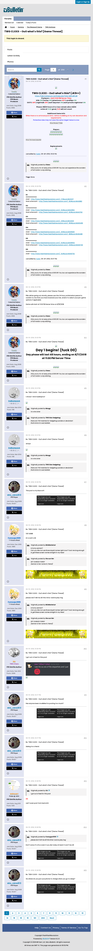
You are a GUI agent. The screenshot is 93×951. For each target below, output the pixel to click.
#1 (86, 79)
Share (15, 112)
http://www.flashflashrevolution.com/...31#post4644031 (52, 221)
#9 (85, 589)
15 (14, 918)
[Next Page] (74, 70)
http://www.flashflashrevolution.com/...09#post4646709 (61, 245)
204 (43, 918)
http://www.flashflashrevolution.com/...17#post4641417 (52, 199)
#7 (85, 482)
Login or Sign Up (83, 2)
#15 (85, 870)
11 (69, 913)
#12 (85, 738)
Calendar (19, 23)
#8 (85, 525)
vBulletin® (46, 939)
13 (82, 913)
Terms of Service (68, 928)
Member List (9, 23)
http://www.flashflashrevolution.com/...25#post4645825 (53, 232)
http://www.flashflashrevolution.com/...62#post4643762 (60, 212)
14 (7, 918)
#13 (85, 781)
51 (28, 918)
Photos (10, 62)
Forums (8, 18)
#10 (85, 649)
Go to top (83, 928)
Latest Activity (13, 55)
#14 (85, 827)
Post (15, 117)
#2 (85, 186)
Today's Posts (31, 23)
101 (35, 918)
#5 (85, 388)
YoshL (38, 154)
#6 (85, 435)
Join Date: (10, 106)
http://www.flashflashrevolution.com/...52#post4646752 (53, 254)
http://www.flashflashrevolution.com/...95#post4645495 (61, 223)
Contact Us (46, 928)
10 (62, 913)
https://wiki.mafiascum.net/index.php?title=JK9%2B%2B (56, 96)
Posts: (8, 108)
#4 (85, 338)
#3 (85, 287)
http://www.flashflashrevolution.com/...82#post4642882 (60, 201)
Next (52, 918)
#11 (85, 695)
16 (21, 918)
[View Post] (49, 790)
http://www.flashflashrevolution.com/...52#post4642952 (53, 210)
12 (76, 913)
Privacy (56, 928)
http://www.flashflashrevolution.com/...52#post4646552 (53, 243)
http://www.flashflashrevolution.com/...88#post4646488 (60, 234)
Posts (9, 49)
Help (37, 928)
